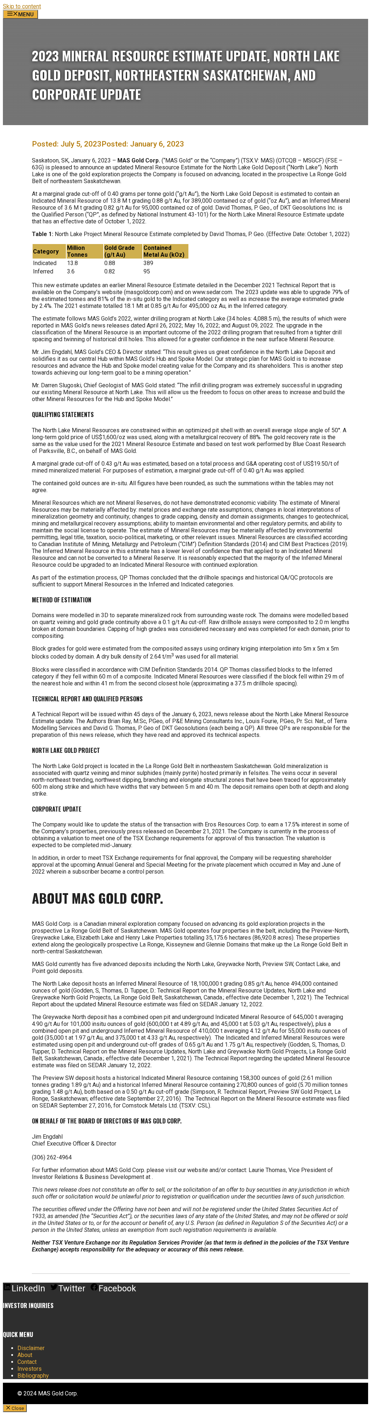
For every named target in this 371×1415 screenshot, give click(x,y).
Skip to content (22, 6)
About (24, 1355)
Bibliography (33, 1375)
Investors (29, 1368)
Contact (27, 1361)
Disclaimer (31, 1348)
